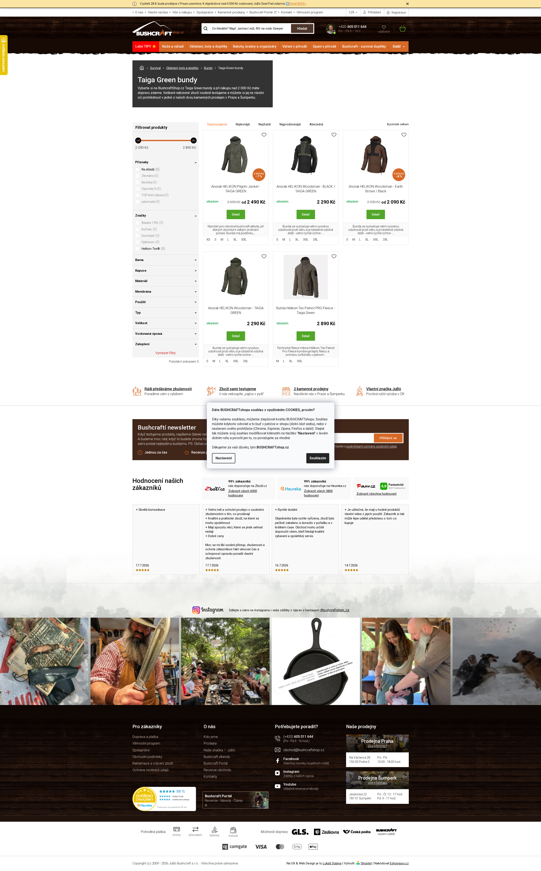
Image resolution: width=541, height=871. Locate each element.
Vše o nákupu (182, 12)
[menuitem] (146, 46)
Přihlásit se (388, 438)
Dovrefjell (150, 236)
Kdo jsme (211, 737)
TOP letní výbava (155, 195)
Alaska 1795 (152, 223)
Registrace (399, 12)
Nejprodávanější (290, 124)
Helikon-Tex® (153, 249)
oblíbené (384, 31)
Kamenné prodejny (231, 12)
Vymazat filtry (165, 353)
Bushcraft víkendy (217, 757)
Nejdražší (264, 124)
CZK (352, 12)
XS (208, 239)
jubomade (150, 202)
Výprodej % (151, 189)
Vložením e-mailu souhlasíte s (351, 446)
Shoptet (366, 863)
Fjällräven (150, 242)
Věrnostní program (310, 12)
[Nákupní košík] (400, 28)
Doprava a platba (145, 737)
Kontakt (286, 12)
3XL (315, 239)
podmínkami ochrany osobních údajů (371, 446)
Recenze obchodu (217, 770)
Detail (236, 214)
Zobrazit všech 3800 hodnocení (318, 493)
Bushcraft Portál (261, 12)
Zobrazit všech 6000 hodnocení (242, 493)
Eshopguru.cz (399, 863)
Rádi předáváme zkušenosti (168, 389)
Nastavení (224, 458)
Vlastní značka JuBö (383, 389)
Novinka (149, 182)
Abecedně (316, 124)
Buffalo (149, 229)
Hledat (302, 29)
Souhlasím (318, 458)
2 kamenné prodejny (311, 389)
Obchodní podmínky (147, 757)
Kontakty (210, 777)
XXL (244, 239)
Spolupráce (204, 12)
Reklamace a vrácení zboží (152, 763)
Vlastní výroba (158, 12)
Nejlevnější (243, 124)
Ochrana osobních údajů (150, 770)
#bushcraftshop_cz (334, 610)
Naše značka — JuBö (219, 750)
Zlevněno (149, 176)
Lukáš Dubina (332, 863)
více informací (377, 746)
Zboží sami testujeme (237, 389)
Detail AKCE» (297, 3)
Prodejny (210, 743)
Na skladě (150, 169)
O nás (139, 12)
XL (235, 239)
